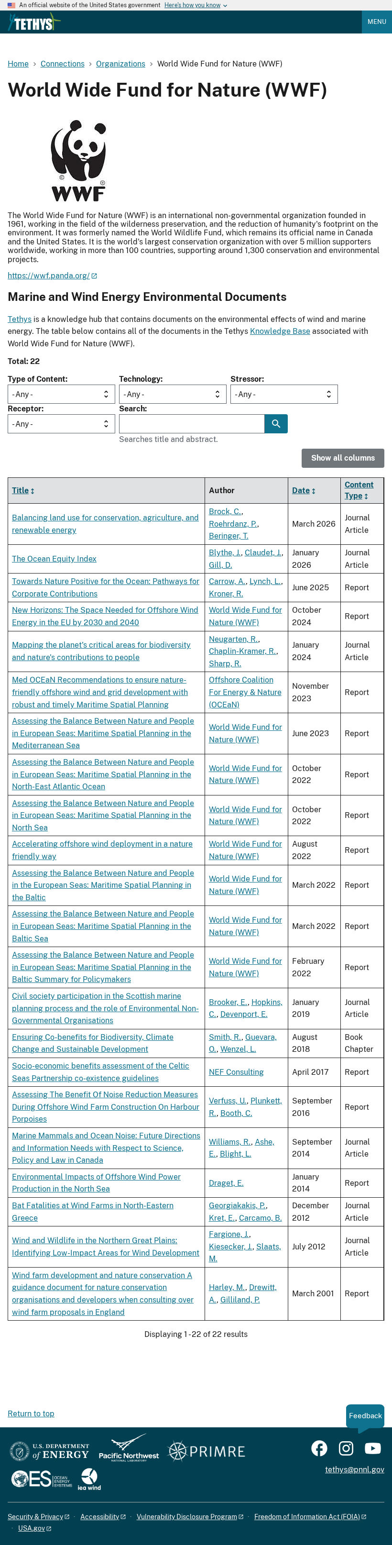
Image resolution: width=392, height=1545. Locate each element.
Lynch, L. (265, 581)
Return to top (31, 1413)
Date (301, 490)
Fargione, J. (229, 1234)
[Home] (34, 21)
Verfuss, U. (228, 1100)
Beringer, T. (229, 536)
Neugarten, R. (233, 639)
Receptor (25, 408)
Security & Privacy (35, 1517)
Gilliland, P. (240, 1299)
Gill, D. (220, 565)
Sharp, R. (225, 663)
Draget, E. (226, 1183)
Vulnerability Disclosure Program (187, 1517)
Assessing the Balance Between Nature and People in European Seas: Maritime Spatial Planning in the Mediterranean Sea (103, 733)
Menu (377, 21)
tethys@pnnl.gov (354, 1469)
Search (132, 408)
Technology (140, 379)
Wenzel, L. (238, 1049)
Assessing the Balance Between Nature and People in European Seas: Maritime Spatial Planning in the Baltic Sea (103, 926)
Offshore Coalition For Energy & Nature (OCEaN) (245, 692)
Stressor (246, 379)
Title (20, 490)
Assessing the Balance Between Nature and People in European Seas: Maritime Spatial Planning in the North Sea (103, 815)
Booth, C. (236, 1113)
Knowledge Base (280, 331)
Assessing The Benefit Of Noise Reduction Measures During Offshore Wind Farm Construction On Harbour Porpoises (105, 1107)
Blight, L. (235, 1154)
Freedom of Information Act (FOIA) (307, 1517)
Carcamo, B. (260, 1218)
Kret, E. (222, 1218)
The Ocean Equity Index (54, 558)
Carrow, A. (227, 581)
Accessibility (99, 1517)
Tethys (20, 319)
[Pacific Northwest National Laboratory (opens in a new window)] (125, 1452)
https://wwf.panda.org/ (49, 275)
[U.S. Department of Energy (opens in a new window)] (49, 1452)
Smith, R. (225, 1037)
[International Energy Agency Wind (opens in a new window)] (89, 1479)
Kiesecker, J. (230, 1246)
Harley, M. (227, 1287)
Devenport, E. (244, 1014)
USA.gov (31, 1528)
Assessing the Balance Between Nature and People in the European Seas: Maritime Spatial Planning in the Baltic (103, 885)
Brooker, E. (228, 1002)
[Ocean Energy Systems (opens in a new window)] (42, 1479)
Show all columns (343, 458)
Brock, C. (225, 511)
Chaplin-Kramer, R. (242, 651)
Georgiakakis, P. (237, 1205)
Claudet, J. (263, 552)
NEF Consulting (236, 1072)
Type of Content (36, 379)
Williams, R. (230, 1142)
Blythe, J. (225, 552)
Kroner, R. (226, 593)
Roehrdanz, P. (233, 524)
